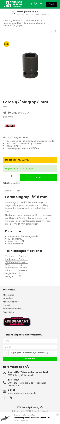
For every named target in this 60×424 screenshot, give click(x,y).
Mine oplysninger (11, 301)
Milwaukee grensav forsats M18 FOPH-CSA (32, 418)
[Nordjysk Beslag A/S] (13, 4)
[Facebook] (4, 398)
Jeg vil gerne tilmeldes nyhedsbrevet (28, 353)
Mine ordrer (8, 295)
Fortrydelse (8, 312)
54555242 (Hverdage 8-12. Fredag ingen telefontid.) (27, 384)
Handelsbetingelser (12, 308)
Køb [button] (38, 177)
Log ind (6, 305)
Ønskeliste (8, 298)
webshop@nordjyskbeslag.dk (22, 393)
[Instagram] (10, 398)
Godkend (30, 359)
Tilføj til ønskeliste (11, 183)
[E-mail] (30, 346)
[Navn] (30, 340)
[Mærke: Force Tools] (10, 126)
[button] (51, 30)
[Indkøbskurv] (35, 4)
